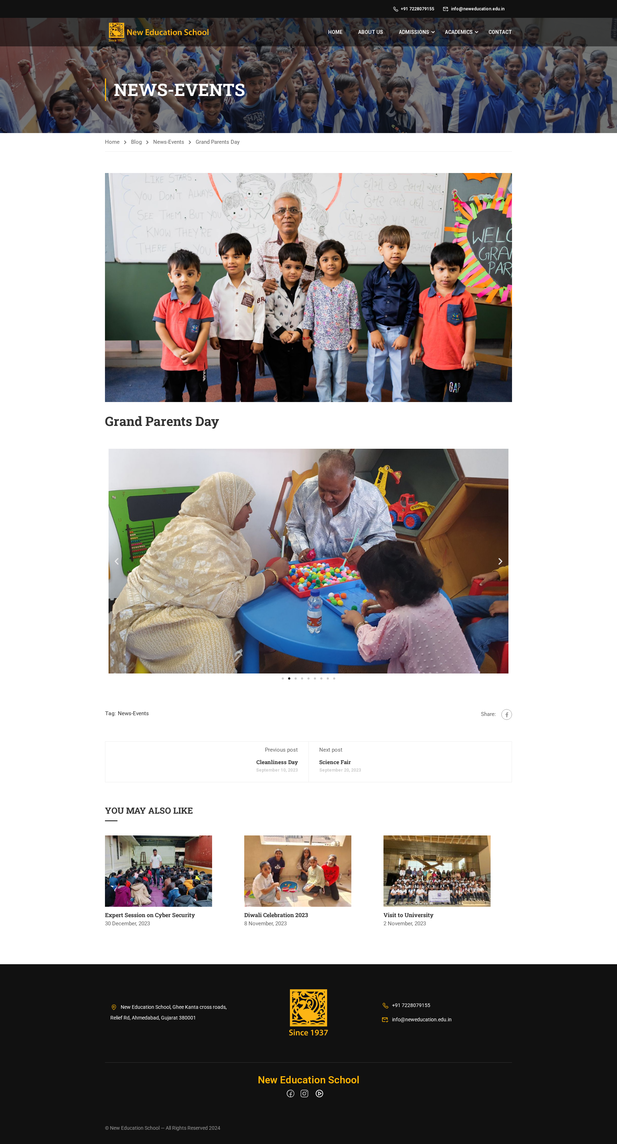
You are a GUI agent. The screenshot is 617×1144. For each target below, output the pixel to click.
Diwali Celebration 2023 (276, 915)
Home (335, 32)
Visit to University (408, 915)
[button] (116, 561)
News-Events (168, 142)
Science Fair (335, 762)
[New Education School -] (158, 32)
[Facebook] (506, 714)
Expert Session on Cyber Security (150, 915)
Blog (136, 142)
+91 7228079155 (417, 8)
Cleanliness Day (277, 762)
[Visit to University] (437, 871)
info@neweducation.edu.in (478, 8)
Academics (459, 32)
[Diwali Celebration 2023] (297, 871)
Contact (500, 32)
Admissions (414, 32)
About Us (370, 32)
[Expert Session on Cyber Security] (158, 871)
